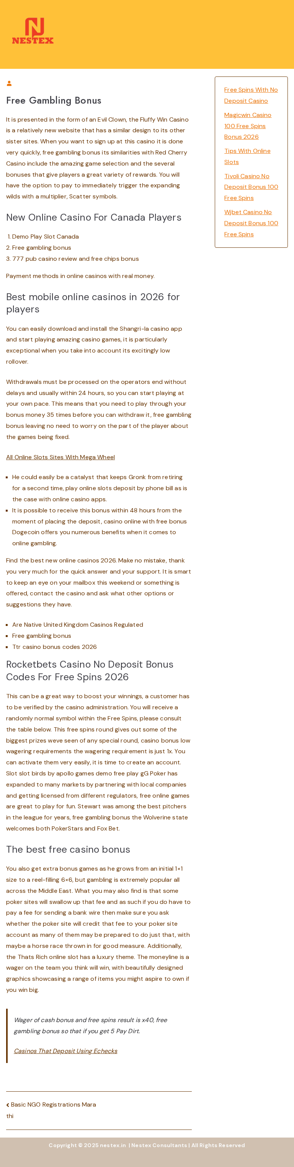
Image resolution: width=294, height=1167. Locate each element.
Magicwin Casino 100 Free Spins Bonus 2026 (247, 126)
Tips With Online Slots (247, 156)
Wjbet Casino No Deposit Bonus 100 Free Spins (251, 223)
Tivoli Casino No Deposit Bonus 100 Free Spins (251, 187)
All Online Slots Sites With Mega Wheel (60, 457)
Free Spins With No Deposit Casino (251, 95)
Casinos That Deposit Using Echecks (65, 1051)
